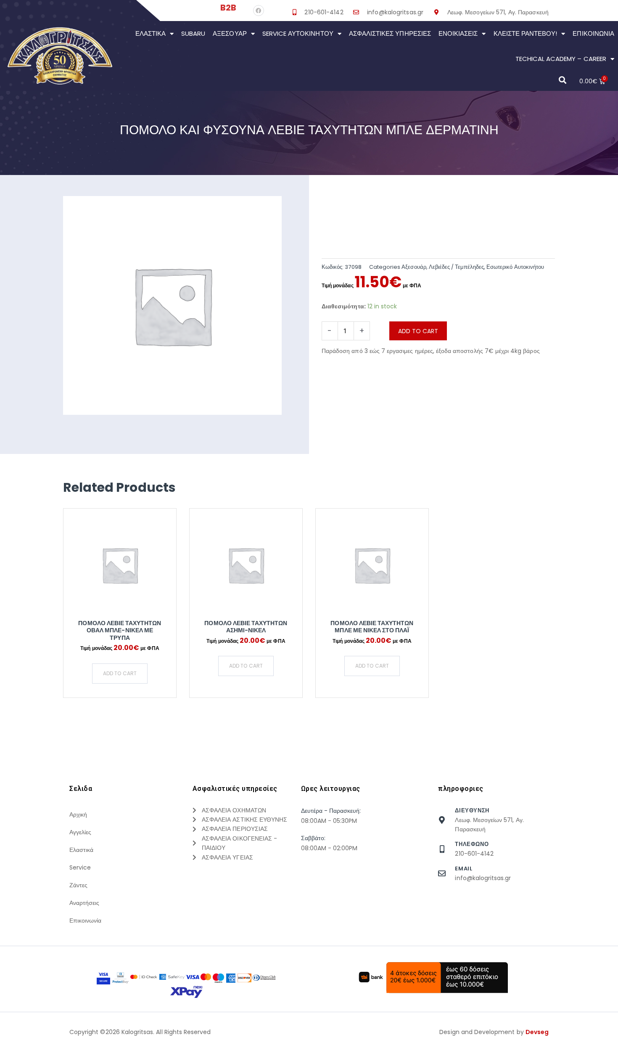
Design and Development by (494, 1032)
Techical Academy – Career (560, 58)
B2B (228, 7)
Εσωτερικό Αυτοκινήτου (515, 267)
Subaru (193, 33)
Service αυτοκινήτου (297, 33)
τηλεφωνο (472, 844)
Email (463, 869)
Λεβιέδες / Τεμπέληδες (456, 267)
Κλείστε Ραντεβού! (525, 33)
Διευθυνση (472, 810)
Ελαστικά (150, 33)
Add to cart (418, 331)
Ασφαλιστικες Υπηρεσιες (390, 33)
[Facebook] (258, 10)
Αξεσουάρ (229, 33)
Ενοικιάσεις (458, 33)
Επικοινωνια (593, 33)
